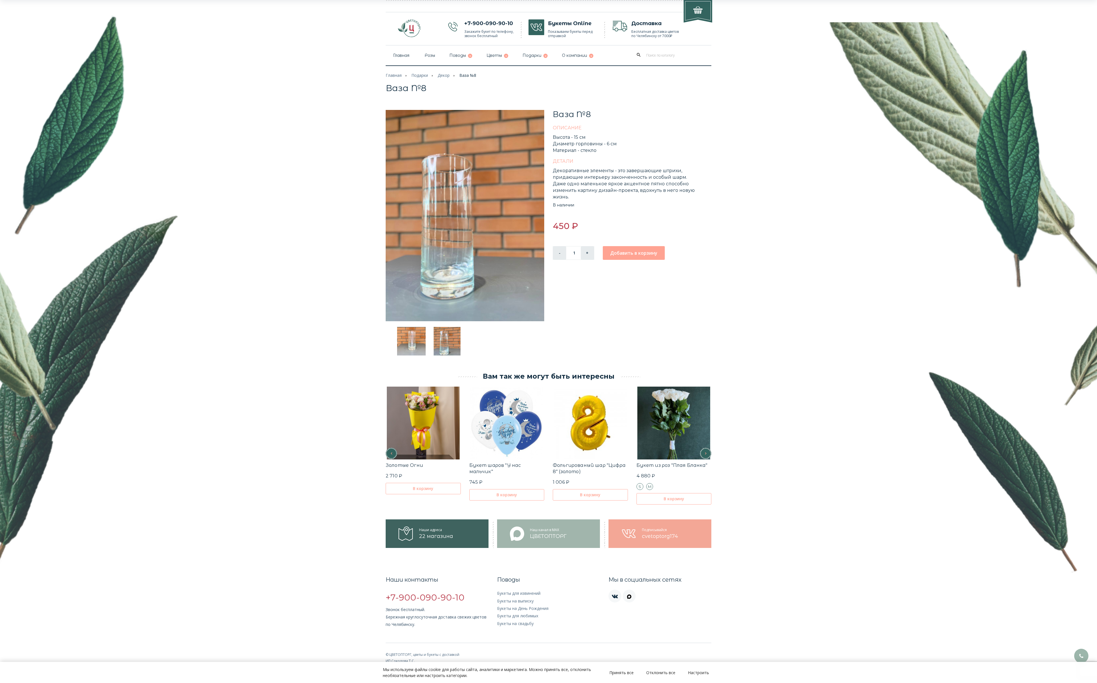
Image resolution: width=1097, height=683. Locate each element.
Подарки (419, 75)
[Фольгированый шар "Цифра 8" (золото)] (590, 423)
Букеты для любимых (517, 615)
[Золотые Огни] (423, 423)
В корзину (423, 488)
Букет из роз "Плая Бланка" (672, 465)
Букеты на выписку (515, 601)
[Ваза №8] (465, 215)
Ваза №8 (467, 75)
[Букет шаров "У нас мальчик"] (506, 423)
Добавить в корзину (633, 253)
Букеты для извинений (519, 593)
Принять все (621, 672)
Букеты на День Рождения (522, 608)
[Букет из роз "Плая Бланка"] (673, 423)
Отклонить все (660, 672)
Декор (444, 75)
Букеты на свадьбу (515, 623)
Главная (394, 75)
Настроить (698, 672)
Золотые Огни (404, 465)
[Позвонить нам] (1081, 656)
